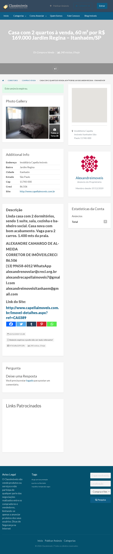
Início (6, 15)
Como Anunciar (37, 15)
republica (35, 486)
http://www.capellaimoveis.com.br (37, 191)
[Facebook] (11, 324)
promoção (44, 479)
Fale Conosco (73, 15)
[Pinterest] (41, 324)
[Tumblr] (31, 324)
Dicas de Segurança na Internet (11, 525)
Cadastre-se (84, 5)
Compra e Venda (45, 52)
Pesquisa (101, 500)
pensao (38, 479)
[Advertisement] (33, 429)
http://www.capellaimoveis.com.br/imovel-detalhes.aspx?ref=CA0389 (32, 313)
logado (29, 380)
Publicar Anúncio (61, 6)
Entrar (102, 6)
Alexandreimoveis (89, 178)
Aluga (34, 479)
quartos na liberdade (39, 483)
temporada (42, 486)
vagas (48, 486)
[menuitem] (59, 6)
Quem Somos (56, 15)
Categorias (18, 15)
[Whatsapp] (52, 324)
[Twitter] (21, 324)
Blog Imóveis (90, 15)
